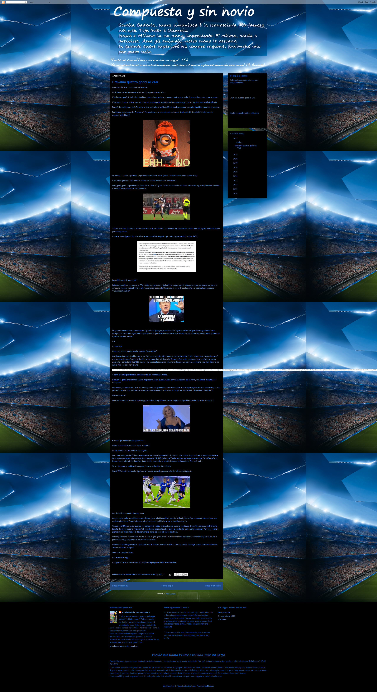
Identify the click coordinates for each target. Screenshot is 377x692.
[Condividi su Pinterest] (186, 574)
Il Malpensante (224, 613)
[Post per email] (170, 574)
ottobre (239, 142)
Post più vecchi (213, 586)
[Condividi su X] (180, 574)
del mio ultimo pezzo (143, 97)
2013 (235, 180)
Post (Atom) (171, 594)
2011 (235, 189)
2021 (235, 138)
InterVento (222, 620)
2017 (235, 163)
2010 (235, 193)
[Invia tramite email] (175, 574)
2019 (235, 155)
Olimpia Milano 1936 (226, 616)
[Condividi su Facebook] (183, 574)
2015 (235, 172)
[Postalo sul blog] (177, 574)
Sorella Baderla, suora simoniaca (136, 612)
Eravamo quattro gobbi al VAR (135, 82)
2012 (235, 185)
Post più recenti (120, 586)
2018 (235, 159)
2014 (235, 176)
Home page (167, 586)
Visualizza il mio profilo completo (124, 646)
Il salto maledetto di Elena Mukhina (244, 113)
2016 (235, 168)
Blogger (210, 686)
